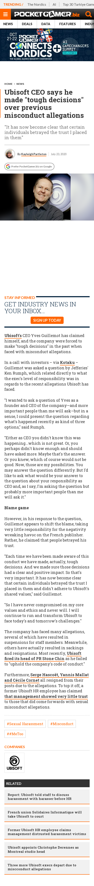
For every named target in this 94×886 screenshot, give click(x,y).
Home (8, 83)
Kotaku (67, 362)
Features (67, 24)
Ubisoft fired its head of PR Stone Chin (42, 656)
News (8, 24)
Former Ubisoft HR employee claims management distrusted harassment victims (47, 832)
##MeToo (15, 733)
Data (45, 24)
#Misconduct (61, 723)
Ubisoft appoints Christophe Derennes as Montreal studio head (43, 849)
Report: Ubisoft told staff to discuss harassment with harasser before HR (39, 796)
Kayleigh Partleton (33, 154)
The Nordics (36, 4)
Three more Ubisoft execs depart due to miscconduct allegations (42, 867)
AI (54, 4)
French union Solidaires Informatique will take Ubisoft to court (45, 814)
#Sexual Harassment (25, 723)
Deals (27, 24)
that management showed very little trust (46, 696)
